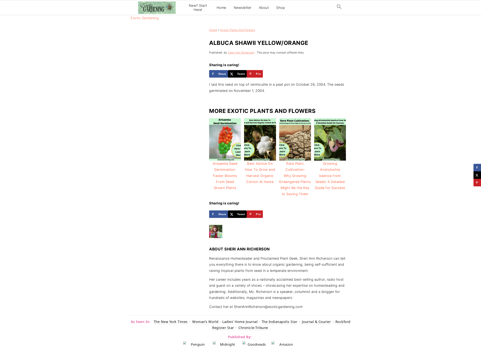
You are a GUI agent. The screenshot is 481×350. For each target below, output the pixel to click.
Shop (280, 8)
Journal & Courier (316, 321)
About (264, 8)
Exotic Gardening (145, 18)
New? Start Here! (198, 8)
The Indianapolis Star (279, 321)
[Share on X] (477, 175)
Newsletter (242, 8)
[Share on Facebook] (477, 167)
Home (221, 8)
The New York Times (171, 321)
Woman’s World (205, 321)
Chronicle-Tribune (253, 327)
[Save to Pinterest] (477, 182)
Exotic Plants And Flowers (237, 30)
